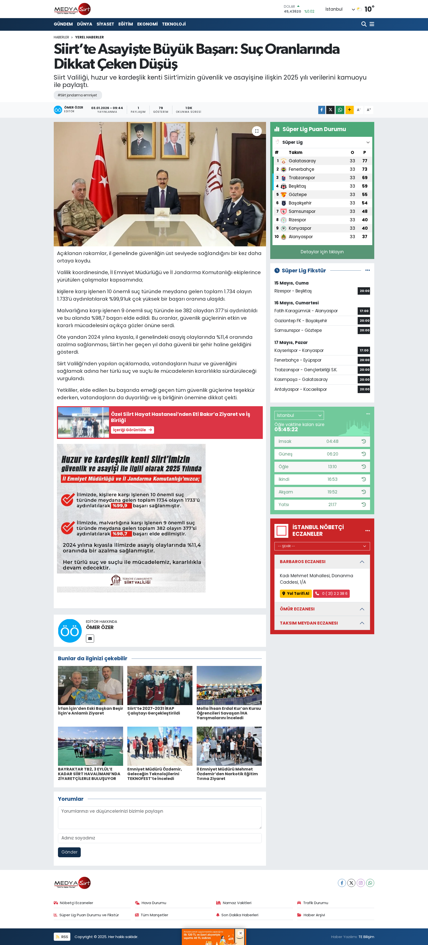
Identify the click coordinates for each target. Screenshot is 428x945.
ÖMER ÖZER (100, 627)
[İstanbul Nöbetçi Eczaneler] (367, 531)
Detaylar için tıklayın (322, 252)
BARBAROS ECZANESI (302, 562)
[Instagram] (361, 883)
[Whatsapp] (370, 883)
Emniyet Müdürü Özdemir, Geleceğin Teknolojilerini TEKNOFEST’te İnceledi (154, 773)
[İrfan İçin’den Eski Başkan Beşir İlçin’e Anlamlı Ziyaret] (90, 685)
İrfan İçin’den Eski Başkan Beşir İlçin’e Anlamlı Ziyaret (90, 711)
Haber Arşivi (314, 914)
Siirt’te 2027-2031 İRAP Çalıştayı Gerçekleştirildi (153, 711)
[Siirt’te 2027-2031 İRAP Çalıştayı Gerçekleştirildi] (159, 685)
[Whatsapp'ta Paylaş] (340, 110)
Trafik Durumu (315, 902)
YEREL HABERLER (89, 37)
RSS (64, 936)
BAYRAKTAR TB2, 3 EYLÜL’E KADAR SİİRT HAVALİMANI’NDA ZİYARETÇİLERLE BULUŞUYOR (89, 773)
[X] (351, 883)
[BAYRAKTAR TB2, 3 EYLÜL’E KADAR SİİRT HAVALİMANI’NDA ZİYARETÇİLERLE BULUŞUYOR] (90, 746)
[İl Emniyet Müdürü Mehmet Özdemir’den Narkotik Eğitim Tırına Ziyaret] (229, 746)
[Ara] (364, 24)
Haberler (61, 37)
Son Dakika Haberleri (239, 914)
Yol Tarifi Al (298, 593)
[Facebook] (342, 883)
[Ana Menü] (371, 24)
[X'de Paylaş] (330, 110)
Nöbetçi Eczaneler (76, 902)
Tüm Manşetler (154, 914)
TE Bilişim (366, 936)
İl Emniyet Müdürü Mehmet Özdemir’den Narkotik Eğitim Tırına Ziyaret (227, 773)
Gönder (69, 852)
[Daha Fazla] (350, 110)
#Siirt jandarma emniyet (77, 95)
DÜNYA (84, 24)
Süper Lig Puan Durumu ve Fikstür (89, 914)
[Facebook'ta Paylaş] (321, 110)
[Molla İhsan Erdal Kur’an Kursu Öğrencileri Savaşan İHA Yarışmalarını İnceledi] (229, 685)
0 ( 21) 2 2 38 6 (334, 593)
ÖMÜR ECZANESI (297, 609)
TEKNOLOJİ (174, 24)
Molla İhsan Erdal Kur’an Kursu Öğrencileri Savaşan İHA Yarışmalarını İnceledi (229, 713)
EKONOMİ (147, 24)
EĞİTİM (125, 24)
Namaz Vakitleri (237, 902)
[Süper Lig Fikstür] (367, 270)
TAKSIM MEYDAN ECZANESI (309, 623)
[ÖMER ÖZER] (70, 630)
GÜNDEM (63, 24)
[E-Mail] (90, 638)
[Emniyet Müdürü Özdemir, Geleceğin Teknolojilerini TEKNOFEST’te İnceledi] (159, 746)
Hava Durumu (154, 902)
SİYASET (105, 24)
